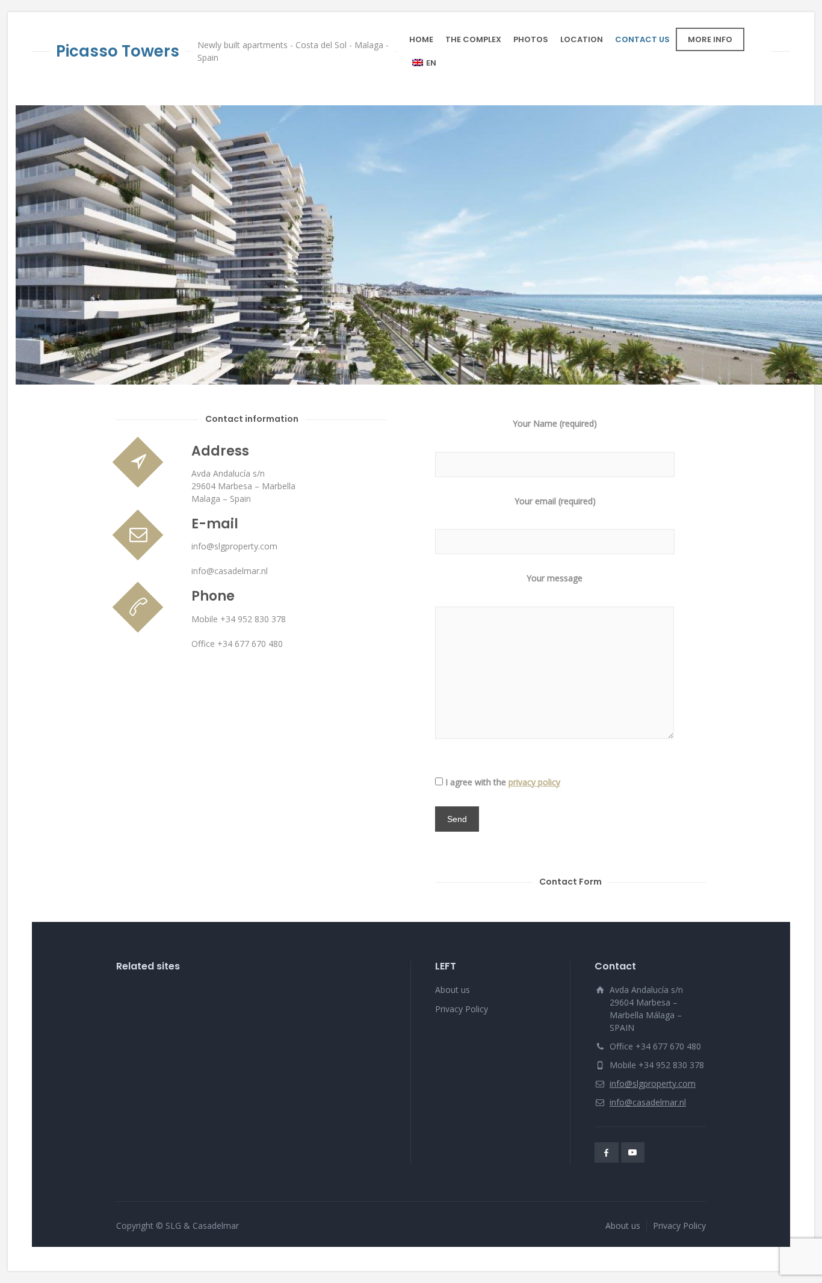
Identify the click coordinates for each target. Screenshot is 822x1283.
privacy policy (534, 782)
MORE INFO (710, 39)
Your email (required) (555, 501)
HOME (421, 39)
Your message (555, 578)
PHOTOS (530, 39)
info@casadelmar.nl (648, 1102)
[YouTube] (633, 1152)
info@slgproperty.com (653, 1083)
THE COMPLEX (473, 39)
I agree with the (502, 782)
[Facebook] (607, 1152)
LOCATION (581, 39)
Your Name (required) (555, 423)
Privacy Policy (461, 1009)
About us (452, 989)
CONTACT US (642, 39)
